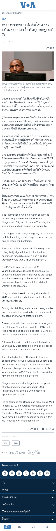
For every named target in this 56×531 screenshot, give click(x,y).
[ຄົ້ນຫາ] (47, 527)
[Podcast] (40, 473)
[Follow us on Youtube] (12, 473)
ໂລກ (4, 19)
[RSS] (33, 473)
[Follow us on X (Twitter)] (26, 473)
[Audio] (33, 527)
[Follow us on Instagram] (19, 473)
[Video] (19, 527)
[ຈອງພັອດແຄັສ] (47, 473)
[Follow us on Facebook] (5, 473)
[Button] (50, 48)
